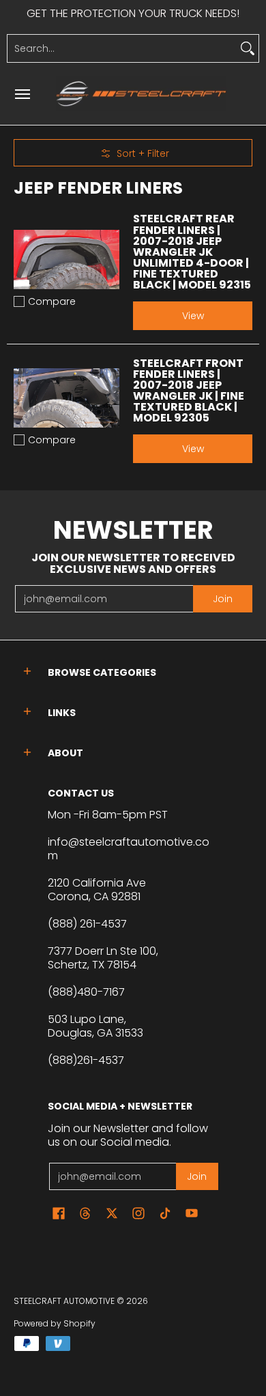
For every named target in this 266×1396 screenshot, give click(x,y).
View (193, 316)
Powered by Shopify (54, 1323)
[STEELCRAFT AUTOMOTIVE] (141, 94)
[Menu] (22, 94)
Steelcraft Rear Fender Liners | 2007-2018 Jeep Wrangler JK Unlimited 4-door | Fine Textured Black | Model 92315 (192, 252)
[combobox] (122, 48)
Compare (52, 301)
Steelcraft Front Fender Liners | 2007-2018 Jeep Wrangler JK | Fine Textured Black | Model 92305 (188, 390)
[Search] (247, 48)
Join (223, 599)
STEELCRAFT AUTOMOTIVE (64, 1301)
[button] (27, 672)
